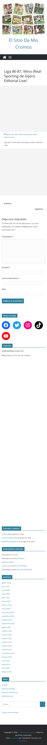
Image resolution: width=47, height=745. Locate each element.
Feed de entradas (8, 689)
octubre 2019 (7, 649)
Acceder (5, 685)
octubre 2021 (7, 642)
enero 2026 (6, 609)
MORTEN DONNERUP (10, 541)
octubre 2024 (7, 631)
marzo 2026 (6, 601)
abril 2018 (5, 668)
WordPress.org (7, 696)
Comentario (8, 236)
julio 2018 (5, 661)
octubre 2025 (7, 620)
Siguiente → (40, 209)
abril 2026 (5, 598)
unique (4, 566)
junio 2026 (6, 590)
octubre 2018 (7, 657)
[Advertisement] (23, 109)
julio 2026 (5, 586)
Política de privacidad (10, 712)
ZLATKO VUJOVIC (8, 538)
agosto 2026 (6, 583)
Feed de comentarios (10, 692)
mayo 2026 (6, 594)
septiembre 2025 (8, 624)
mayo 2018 (6, 664)
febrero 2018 (7, 672)
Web (4, 289)
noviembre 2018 (8, 653)
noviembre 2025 (8, 616)
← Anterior (6, 203)
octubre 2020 (7, 646)
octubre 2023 (7, 635)
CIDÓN (15, 555)
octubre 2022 (7, 638)
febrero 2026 (7, 605)
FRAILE (22, 558)
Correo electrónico (11, 278)
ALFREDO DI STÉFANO (18, 566)
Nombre (6, 267)
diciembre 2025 (8, 612)
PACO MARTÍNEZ (26, 570)
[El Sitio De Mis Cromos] (4, 57)
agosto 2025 (6, 627)
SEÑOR (4, 534)
